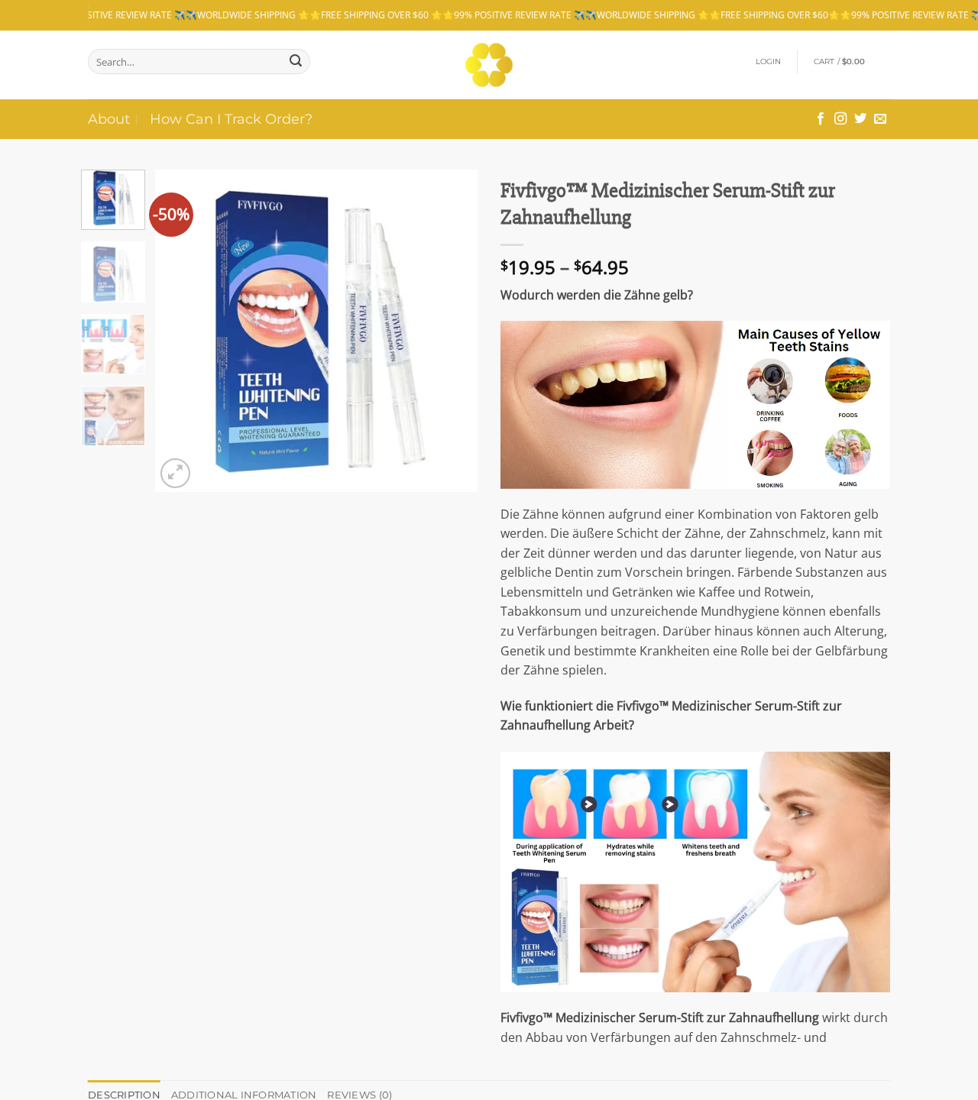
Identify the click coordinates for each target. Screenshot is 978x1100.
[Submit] (296, 61)
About (109, 119)
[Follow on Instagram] (840, 119)
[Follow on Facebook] (820, 119)
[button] (769, 62)
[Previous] (181, 331)
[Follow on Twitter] (860, 119)
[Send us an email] (880, 119)
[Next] (452, 331)
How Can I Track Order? (231, 119)
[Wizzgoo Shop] (489, 65)
